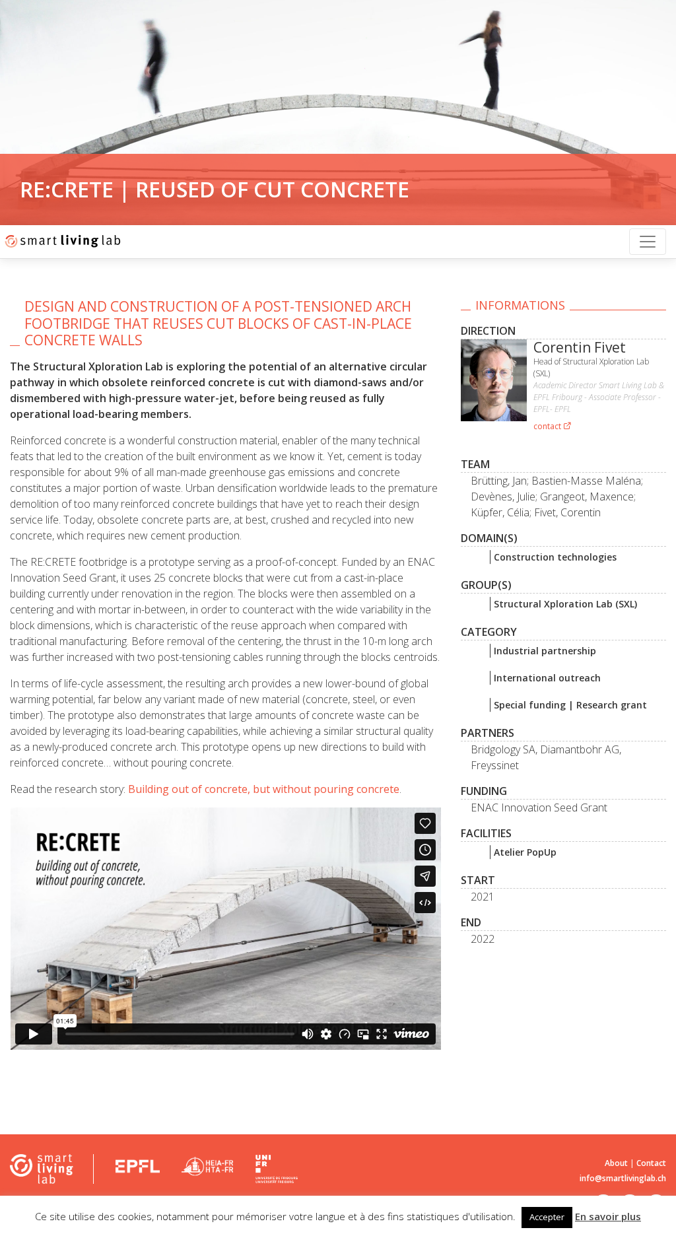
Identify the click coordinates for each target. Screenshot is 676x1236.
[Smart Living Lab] (61, 241)
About (616, 1163)
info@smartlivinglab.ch (623, 1178)
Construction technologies (555, 557)
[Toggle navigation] (647, 241)
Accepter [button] (546, 1217)
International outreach (547, 677)
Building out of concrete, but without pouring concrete (263, 789)
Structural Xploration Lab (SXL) (565, 604)
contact (548, 426)
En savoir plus (608, 1216)
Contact (651, 1163)
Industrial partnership (545, 650)
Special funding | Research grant (570, 705)
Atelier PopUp (525, 852)
